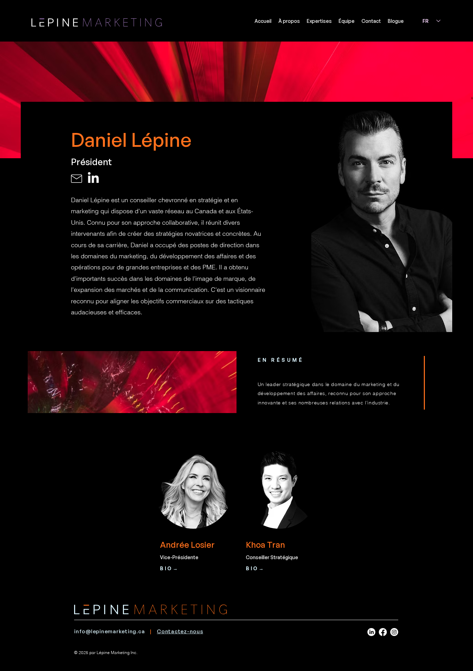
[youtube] (371, 632)
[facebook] (383, 632)
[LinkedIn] (93, 178)
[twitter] (394, 632)
